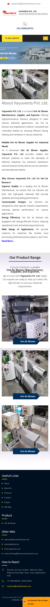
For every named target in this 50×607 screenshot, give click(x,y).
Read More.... (8, 241)
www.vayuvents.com (12, 549)
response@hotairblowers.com (25, 3)
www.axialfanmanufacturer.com (16, 539)
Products (8, 493)
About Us (8, 488)
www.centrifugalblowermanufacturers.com (21, 554)
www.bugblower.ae (11, 544)
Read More (4, 57)
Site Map (7, 507)
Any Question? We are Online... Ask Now (38, 602)
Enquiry (7, 502)
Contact (7, 498)
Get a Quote (13, 38)
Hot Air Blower (27, 341)
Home (6, 483)
